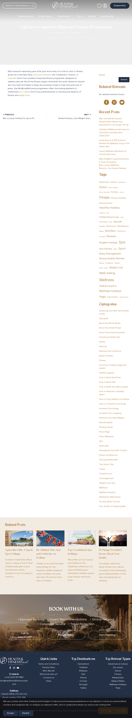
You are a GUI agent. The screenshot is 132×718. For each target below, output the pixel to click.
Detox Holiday (113, 187)
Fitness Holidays (118, 198)
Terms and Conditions (48, 664)
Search (102, 75)
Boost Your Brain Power (110, 328)
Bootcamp (122, 182)
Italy (110, 222)
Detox (103, 187)
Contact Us (48, 678)
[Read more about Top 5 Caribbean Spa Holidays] (82, 538)
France (83, 678)
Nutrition (110, 231)
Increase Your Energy (109, 409)
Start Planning (106, 16)
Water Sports (103, 268)
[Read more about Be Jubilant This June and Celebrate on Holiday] (50, 538)
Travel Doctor (105, 474)
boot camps (24, 92)
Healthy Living (104, 213)
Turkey (83, 688)
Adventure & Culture (118, 664)
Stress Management (110, 254)
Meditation (111, 226)
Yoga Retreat (123, 297)
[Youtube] (18, 668)
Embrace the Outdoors (110, 351)
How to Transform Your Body (112, 404)
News (101, 231)
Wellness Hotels (26, 16)
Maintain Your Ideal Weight (111, 418)
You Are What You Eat (109, 502)
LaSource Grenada (42, 75)
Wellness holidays (110, 291)
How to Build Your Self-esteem (113, 387)
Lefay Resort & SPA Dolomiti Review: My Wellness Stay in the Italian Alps (114, 143)
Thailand (109, 263)
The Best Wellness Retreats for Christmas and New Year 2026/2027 (114, 133)
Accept (10, 713)
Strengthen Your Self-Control (113, 451)
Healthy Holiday (109, 208)
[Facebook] (10, 668)
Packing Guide (106, 427)
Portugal (102, 236)
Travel (102, 469)
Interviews (103, 222)
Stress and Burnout (108, 455)
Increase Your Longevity (110, 413)
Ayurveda (103, 319)
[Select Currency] (105, 5)
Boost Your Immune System (112, 333)
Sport (122, 248)
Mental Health (106, 423)
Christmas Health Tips (109, 337)
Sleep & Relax (117, 681)
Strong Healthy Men (108, 460)
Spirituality (104, 446)
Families (114, 192)
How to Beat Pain (107, 382)
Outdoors (121, 231)
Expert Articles (106, 356)
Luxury (102, 226)
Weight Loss (116, 267)
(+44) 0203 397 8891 (14, 677)
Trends (117, 263)
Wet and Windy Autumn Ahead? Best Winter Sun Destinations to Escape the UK (114, 122)
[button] (119, 6)
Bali (83, 674)
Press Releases (106, 437)
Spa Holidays (105, 249)
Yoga (102, 296)
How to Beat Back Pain (110, 378)
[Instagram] (14, 668)
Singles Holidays (108, 242)
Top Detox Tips (106, 464)
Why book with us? (49, 674)
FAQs (48, 681)
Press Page (104, 432)
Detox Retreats (104, 192)
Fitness (104, 197)
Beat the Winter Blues (109, 323)
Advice (113, 182)
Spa (122, 242)
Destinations (64, 16)
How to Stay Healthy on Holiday (114, 399)
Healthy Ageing (106, 373)
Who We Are (49, 671)
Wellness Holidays (117, 685)
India (122, 217)
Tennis (101, 263)
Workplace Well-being (109, 497)
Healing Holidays (106, 203)
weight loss (24, 95)
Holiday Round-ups (109, 217)
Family (121, 192)
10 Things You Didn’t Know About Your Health (110, 554)
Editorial (92, 16)
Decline (25, 713)
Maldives (83, 671)
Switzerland (83, 664)
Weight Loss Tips (107, 483)
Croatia (83, 681)
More (79, 16)
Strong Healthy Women (112, 258)
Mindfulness (123, 226)
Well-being (107, 273)
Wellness (106, 280)
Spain (115, 249)
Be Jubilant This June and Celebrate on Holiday (48, 554)
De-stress (118, 668)
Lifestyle (117, 222)
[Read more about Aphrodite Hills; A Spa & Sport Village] (19, 538)
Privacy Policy (48, 668)
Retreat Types (44, 16)
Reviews (111, 236)
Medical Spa (118, 678)
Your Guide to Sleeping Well (112, 506)
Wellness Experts (108, 286)
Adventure (104, 182)
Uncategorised (106, 478)
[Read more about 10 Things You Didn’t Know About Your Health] (113, 538)
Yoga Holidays (112, 297)
